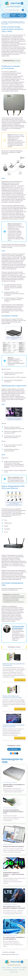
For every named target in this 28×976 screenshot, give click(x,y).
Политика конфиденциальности (10, 969)
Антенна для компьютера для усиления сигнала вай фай (14, 418)
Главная (5, 21)
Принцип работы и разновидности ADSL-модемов (13, 785)
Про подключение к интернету (5, 15)
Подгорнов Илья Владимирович (18, 627)
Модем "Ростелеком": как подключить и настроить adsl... (12, 696)
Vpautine (16, 3)
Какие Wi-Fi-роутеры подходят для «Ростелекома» (14, 664)
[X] (17, 753)
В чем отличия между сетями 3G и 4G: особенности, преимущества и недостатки (14, 504)
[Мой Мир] (15, 753)
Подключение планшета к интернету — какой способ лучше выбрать (13, 874)
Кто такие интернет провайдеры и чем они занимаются (14, 938)
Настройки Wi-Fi (13, 15)
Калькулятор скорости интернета (13, 846)
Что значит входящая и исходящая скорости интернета (13, 725)
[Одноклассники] (13, 753)
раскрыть (16, 60)
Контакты (9, 967)
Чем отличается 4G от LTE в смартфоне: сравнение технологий (14, 907)
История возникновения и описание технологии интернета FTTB (13, 811)
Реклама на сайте (14, 971)
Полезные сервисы (7, 844)
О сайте (3, 967)
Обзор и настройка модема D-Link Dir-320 (14, 338)
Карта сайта (22, 969)
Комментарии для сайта (10, 954)
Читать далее (20, 680)
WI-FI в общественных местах (21, 15)
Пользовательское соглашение (19, 967)
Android (4, 870)
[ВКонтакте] (11, 753)
